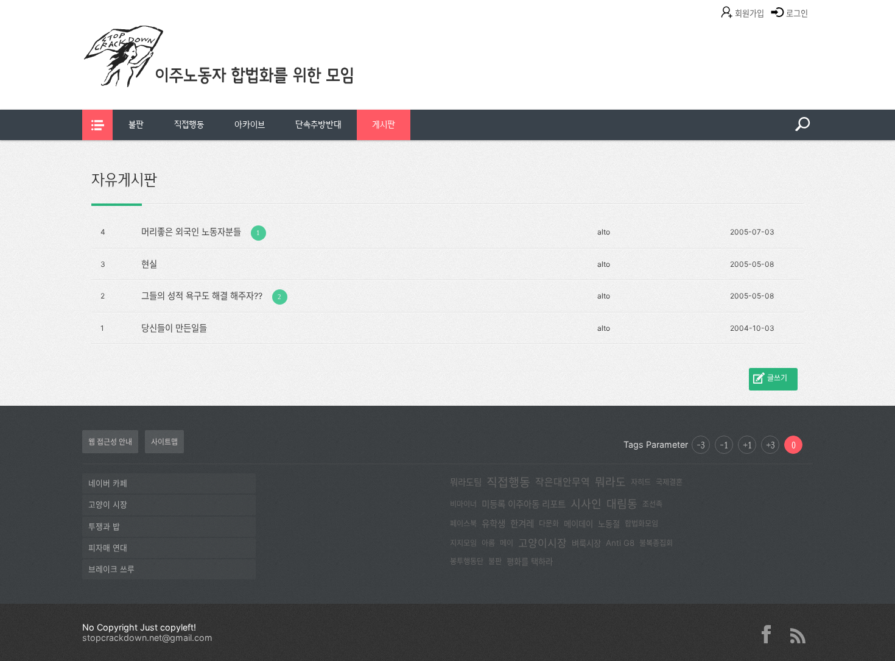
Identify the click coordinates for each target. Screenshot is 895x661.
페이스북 (463, 523)
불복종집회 (656, 543)
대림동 (621, 504)
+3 (770, 444)
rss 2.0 (797, 634)
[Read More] (339, 231)
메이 (506, 543)
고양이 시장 (107, 504)
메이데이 (578, 524)
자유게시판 (124, 180)
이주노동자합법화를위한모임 (243, 76)
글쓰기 (777, 378)
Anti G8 (620, 543)
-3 (701, 444)
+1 (747, 444)
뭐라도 (610, 482)
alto (603, 231)
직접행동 (189, 124)
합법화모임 (641, 523)
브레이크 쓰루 (111, 569)
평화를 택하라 (530, 562)
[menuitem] (136, 125)
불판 (136, 124)
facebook (771, 634)
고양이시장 (542, 543)
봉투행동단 (466, 561)
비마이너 (463, 504)
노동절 (609, 524)
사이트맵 (164, 442)
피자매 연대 (107, 548)
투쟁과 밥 (104, 526)
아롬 (488, 543)
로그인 (797, 13)
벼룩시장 (586, 543)
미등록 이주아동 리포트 (524, 504)
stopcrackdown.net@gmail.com (147, 637)
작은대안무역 (562, 482)
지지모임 (463, 543)
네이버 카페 (107, 483)
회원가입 (749, 13)
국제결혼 (669, 482)
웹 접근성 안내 (110, 442)
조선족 (652, 504)
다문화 (549, 523)
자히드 (641, 482)
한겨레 (522, 523)
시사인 (586, 504)
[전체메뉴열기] (97, 125)
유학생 (493, 523)
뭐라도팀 (466, 482)
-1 (724, 444)
